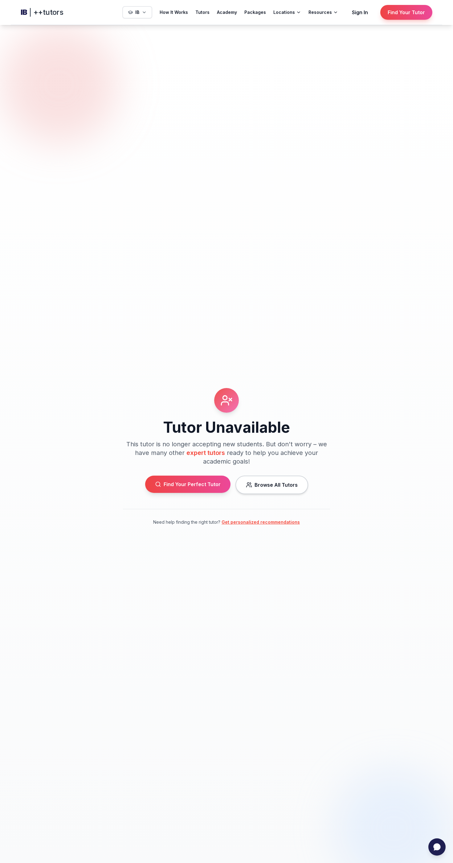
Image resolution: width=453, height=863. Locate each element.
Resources (320, 12)
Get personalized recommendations (261, 522)
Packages (255, 12)
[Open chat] (437, 847)
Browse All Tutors (276, 485)
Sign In (360, 12)
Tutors (202, 12)
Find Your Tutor (406, 12)
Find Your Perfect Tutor (192, 484)
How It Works (174, 12)
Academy (227, 12)
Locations (284, 12)
